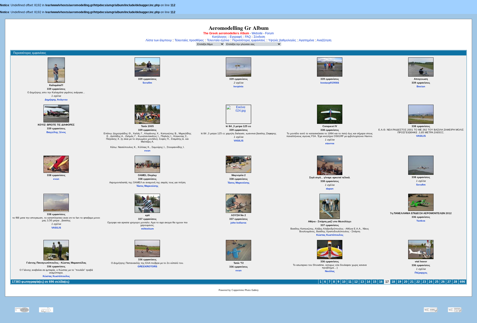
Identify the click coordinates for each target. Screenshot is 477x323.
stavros (329, 143)
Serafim (147, 82)
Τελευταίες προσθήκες (189, 40)
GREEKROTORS (147, 266)
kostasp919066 (329, 82)
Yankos (420, 220)
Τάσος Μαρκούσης (147, 186)
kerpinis (238, 86)
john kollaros (238, 222)
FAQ (248, 37)
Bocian (421, 86)
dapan (329, 188)
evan (147, 150)
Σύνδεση (259, 37)
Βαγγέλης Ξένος (56, 132)
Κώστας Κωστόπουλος (329, 234)
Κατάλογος (219, 37)
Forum (269, 33)
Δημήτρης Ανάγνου (56, 99)
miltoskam (147, 228)
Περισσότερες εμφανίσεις (248, 40)
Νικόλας (330, 271)
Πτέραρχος (421, 272)
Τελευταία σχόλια (218, 40)
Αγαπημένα (306, 40)
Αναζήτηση (324, 40)
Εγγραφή (236, 37)
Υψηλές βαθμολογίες (282, 40)
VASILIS (238, 140)
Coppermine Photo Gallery (245, 290)
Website (257, 33)
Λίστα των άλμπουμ (159, 40)
